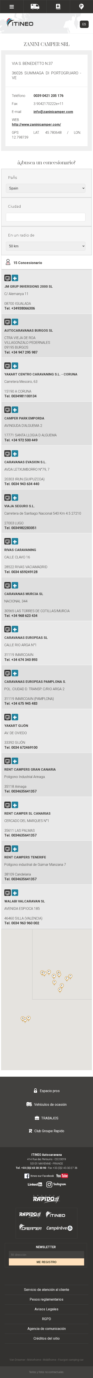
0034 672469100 (24, 747)
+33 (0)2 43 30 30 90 (33, 1167)
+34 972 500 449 (24, 440)
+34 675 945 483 (24, 703)
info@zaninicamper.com (53, 112)
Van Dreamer (17, 1359)
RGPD (46, 1319)
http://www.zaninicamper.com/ (36, 124)
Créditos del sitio (47, 1338)
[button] (67, 979)
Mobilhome (49, 1359)
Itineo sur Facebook (42, 1175)
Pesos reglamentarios (46, 1299)
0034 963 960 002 (25, 923)
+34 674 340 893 (24, 660)
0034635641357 (24, 791)
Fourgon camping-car (70, 1359)
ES (84, 24)
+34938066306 (23, 308)
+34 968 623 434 (24, 616)
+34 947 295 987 (24, 352)
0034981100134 (24, 396)
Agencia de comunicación (46, 1329)
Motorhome (34, 1359)
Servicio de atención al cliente (46, 1290)
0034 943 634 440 (25, 484)
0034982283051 (24, 528)
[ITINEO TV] (61, 1174)
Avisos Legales (46, 1309)
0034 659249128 (24, 572)
